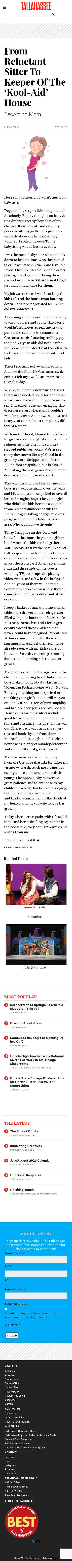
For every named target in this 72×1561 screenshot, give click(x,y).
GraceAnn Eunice (23, 1165)
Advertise (10, 1375)
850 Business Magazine (17, 1443)
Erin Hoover (20, 1013)
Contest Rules (12, 1387)
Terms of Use (12, 1383)
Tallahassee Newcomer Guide (20, 1431)
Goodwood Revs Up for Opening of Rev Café (36, 1039)
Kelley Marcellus (23, 1150)
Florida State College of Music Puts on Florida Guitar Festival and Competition (37, 1082)
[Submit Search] (52, 14)
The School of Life (24, 1131)
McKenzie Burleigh (24, 1135)
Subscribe (10, 1400)
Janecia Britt (43, 1068)
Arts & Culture (35, 967)
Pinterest (10, 1469)
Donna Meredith (22, 1027)
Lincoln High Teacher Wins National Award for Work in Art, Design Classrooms (37, 1059)
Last (7, 1279)
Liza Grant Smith (23, 1179)
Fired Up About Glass (26, 1023)
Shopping (35, 916)
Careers (9, 1404)
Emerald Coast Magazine (18, 1439)
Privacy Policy (12, 1391)
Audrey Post (20, 1046)
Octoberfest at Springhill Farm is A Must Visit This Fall (36, 1007)
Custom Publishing (15, 1395)
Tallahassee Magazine (36, 6)
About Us (10, 1371)
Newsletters (11, 1379)
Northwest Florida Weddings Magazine (25, 1447)
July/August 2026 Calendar (30, 1160)
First (8, 1265)
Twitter (9, 1461)
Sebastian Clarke (47, 1194)
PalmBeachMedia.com (17, 1495)
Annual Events (35, 907)
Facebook (10, 1457)
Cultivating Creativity (26, 1146)
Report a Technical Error (17, 1421)
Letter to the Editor (15, 1417)
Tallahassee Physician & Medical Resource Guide (30, 1435)
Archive (27, 847)
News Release (21, 1090)
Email (15, 1289)
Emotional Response (25, 1175)
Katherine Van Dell (24, 1194)
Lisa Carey (13, 127)
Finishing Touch (22, 1190)
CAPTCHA (13, 1325)
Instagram (10, 1465)
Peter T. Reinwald (23, 1068)
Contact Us (11, 1413)
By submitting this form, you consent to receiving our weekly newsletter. (34, 1315)
